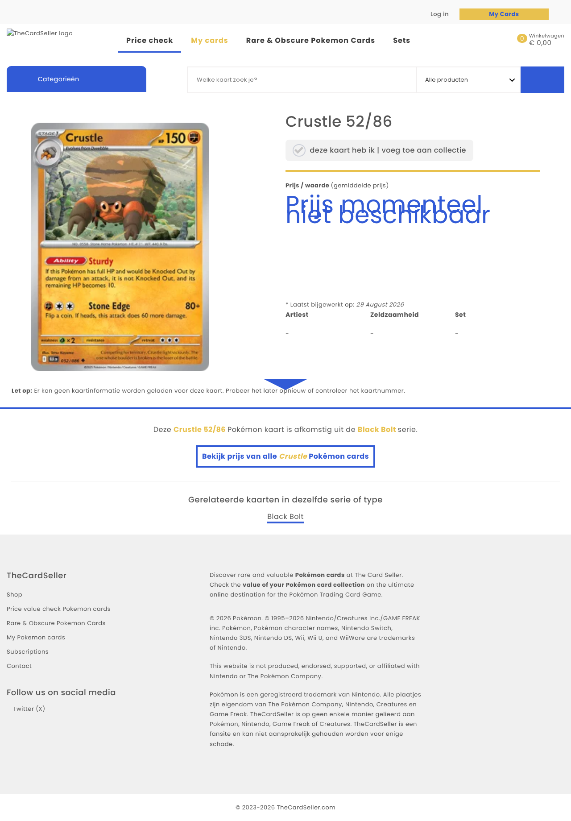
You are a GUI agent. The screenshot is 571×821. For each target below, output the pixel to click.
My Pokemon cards (36, 637)
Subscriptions (28, 651)
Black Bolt (285, 517)
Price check (149, 40)
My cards (209, 40)
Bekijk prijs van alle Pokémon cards (285, 456)
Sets (401, 40)
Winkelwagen (546, 35)
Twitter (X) (29, 709)
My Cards (504, 14)
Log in (439, 14)
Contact (19, 666)
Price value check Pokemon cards (59, 609)
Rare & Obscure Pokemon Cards (310, 40)
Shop (14, 594)
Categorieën (57, 79)
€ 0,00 (540, 43)
